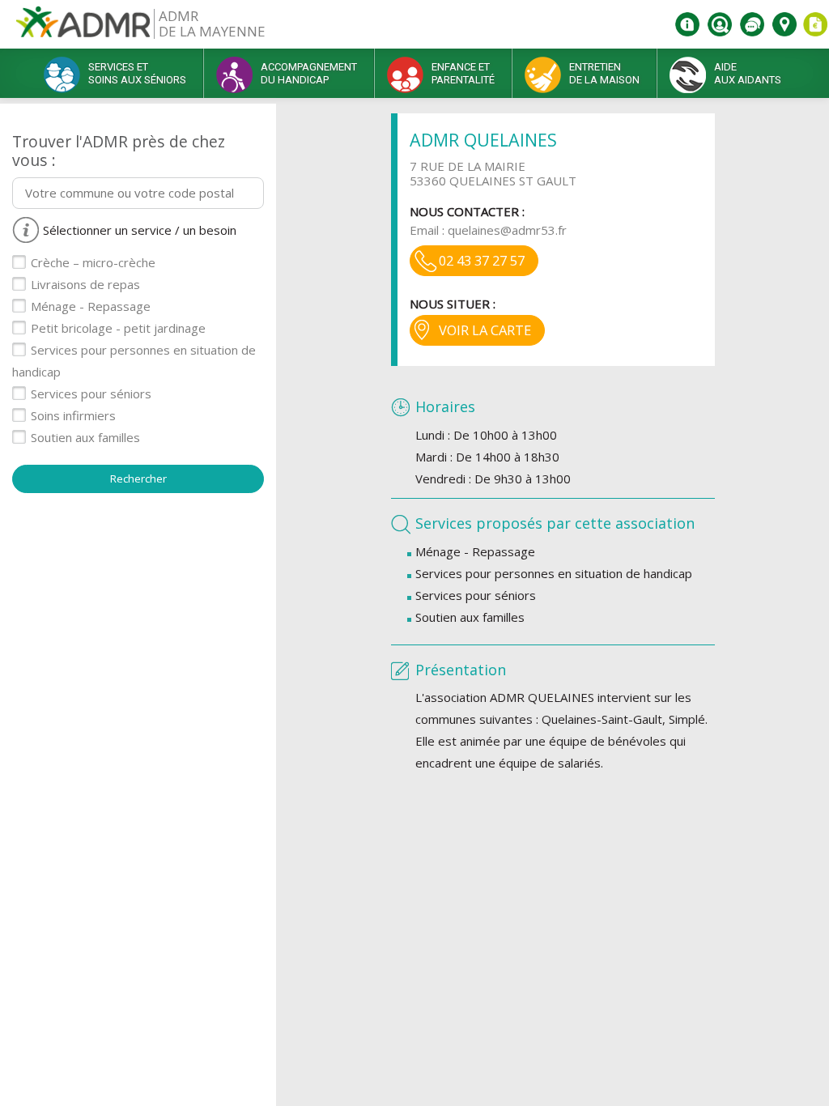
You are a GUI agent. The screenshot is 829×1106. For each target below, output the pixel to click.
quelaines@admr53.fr (507, 230)
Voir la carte (485, 330)
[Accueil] (83, 28)
